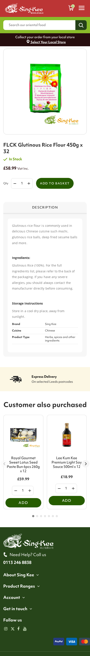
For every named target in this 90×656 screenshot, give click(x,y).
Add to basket (55, 183)
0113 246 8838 (17, 562)
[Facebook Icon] (18, 629)
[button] (33, 516)
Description (45, 207)
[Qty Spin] (15, 490)
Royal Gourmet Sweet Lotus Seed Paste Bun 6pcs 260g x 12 (23, 464)
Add (23, 502)
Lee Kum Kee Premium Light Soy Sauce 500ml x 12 (67, 462)
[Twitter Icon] (12, 629)
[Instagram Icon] (5, 629)
